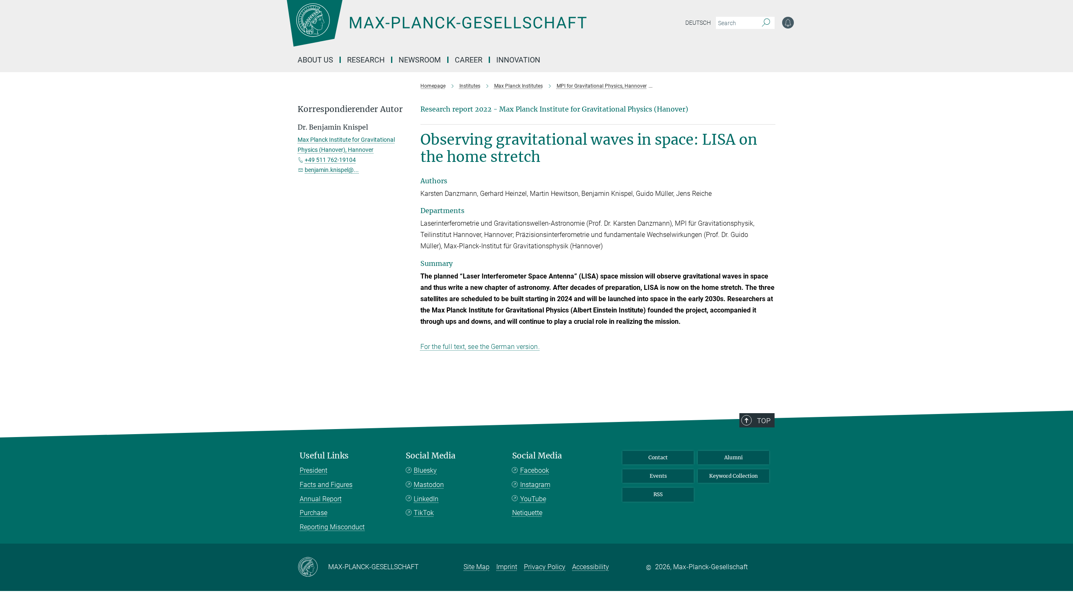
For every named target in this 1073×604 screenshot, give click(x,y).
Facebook (534, 470)
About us (315, 60)
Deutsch (698, 22)
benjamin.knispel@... (332, 170)
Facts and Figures (326, 485)
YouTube (533, 499)
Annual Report (321, 499)
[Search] (766, 23)
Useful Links (324, 456)
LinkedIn (426, 499)
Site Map (477, 567)
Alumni (733, 457)
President (313, 470)
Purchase (313, 513)
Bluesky (425, 470)
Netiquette (527, 513)
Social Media (431, 456)
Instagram (535, 485)
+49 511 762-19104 (330, 159)
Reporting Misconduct (332, 527)
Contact (658, 457)
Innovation (518, 60)
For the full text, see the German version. (480, 347)
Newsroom (420, 60)
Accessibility (590, 567)
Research (366, 60)
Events (658, 476)
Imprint (506, 567)
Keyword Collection (733, 476)
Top (763, 421)
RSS (658, 494)
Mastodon (429, 485)
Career (468, 60)
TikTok (424, 513)
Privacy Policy (544, 567)
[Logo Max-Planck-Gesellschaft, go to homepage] (436, 29)
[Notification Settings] (788, 23)
